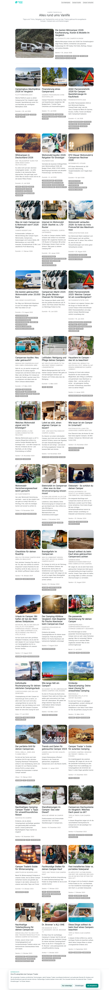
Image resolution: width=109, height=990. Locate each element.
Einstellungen (79, 985)
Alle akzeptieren (92, 985)
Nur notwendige (67, 985)
